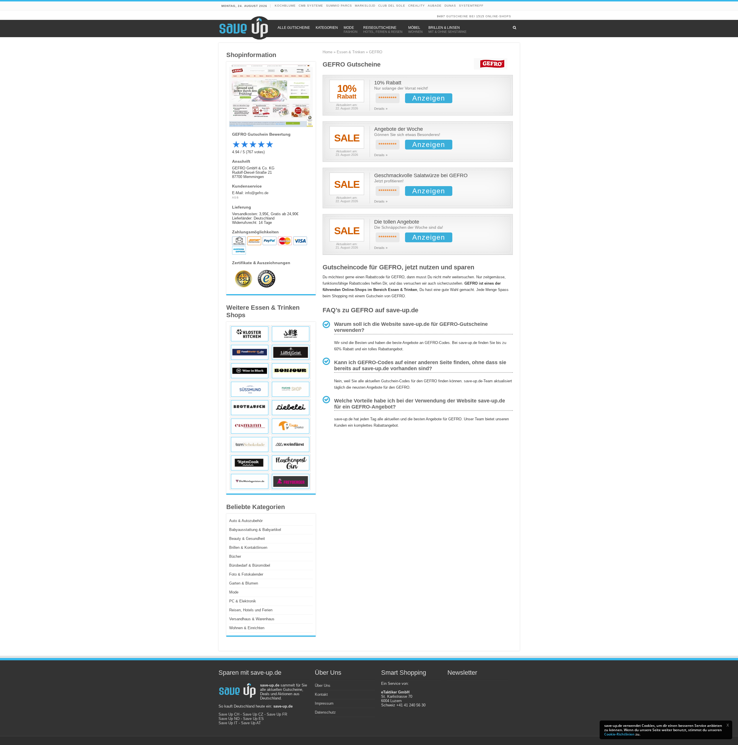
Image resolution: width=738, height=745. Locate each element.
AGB (235, 197)
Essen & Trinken (351, 52)
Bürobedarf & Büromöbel (249, 565)
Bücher (235, 556)
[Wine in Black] (249, 370)
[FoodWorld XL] (249, 352)
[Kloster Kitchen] (249, 334)
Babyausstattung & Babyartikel (255, 529)
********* (388, 98)
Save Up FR (277, 714)
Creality (416, 5)
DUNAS (450, 5)
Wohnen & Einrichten (246, 628)
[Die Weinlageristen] (249, 481)
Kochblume (285, 5)
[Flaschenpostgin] (290, 463)
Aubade (435, 5)
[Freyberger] (290, 481)
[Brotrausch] (249, 407)
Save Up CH (229, 714)
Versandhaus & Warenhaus (251, 619)
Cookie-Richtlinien (619, 734)
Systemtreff (471, 5)
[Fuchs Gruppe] (290, 389)
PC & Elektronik (242, 601)
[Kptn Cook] (249, 463)
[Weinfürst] (290, 444)
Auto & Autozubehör (246, 521)
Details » (381, 108)
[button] (727, 725)
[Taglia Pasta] (290, 426)
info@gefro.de (256, 193)
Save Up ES (253, 718)
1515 (480, 16)
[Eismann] (249, 426)
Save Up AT (251, 723)
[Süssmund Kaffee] (249, 389)
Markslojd (365, 5)
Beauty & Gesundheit (247, 538)
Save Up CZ (253, 714)
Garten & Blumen (243, 583)
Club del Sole (391, 5)
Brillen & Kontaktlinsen (248, 547)
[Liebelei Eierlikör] (290, 407)
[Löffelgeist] (290, 352)
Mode (233, 592)
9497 (441, 16)
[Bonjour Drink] (290, 370)
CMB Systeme (311, 5)
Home (327, 52)
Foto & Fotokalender (246, 574)
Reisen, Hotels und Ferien (250, 610)
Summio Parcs (339, 5)
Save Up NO (229, 718)
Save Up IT (228, 723)
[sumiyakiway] (290, 334)
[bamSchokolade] (249, 444)
